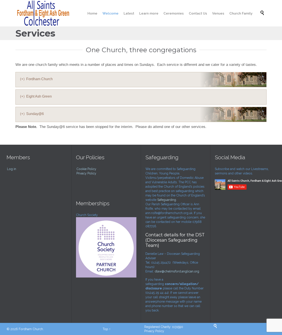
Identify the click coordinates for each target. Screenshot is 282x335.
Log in (11, 169)
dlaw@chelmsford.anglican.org (177, 271)
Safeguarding (166, 200)
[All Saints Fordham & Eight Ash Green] (42, 13)
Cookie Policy (86, 169)
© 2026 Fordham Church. (25, 329)
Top (105, 329)
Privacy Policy (86, 173)
